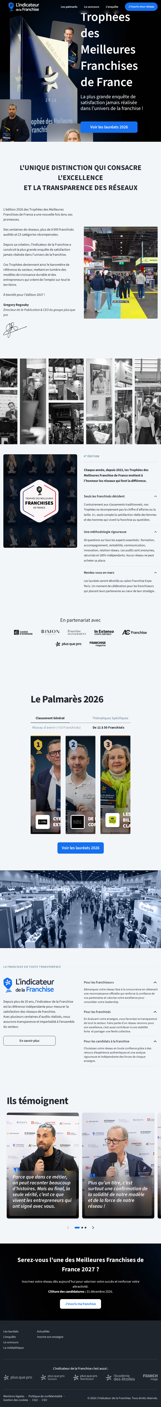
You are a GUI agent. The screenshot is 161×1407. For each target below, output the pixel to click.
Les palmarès (69, 7)
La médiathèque (13, 1348)
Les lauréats (10, 1331)
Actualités (43, 1331)
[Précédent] (67, 1227)
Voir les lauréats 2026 (109, 127)
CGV (44, 1400)
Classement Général (50, 718)
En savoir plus (29, 1040)
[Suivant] (93, 1227)
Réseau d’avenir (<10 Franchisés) (56, 727)
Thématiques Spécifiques (110, 718)
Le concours (91, 7)
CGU (35, 1400)
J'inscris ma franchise (80, 1304)
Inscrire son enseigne (50, 1337)
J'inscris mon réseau (141, 7)
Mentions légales (13, 1396)
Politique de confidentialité (45, 1396)
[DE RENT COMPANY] (81, 785)
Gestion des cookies (15, 1400)
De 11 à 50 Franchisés (108, 727)
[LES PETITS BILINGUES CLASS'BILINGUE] (115, 785)
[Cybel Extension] (46, 785)
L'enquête (112, 7)
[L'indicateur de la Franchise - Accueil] (24, 6)
